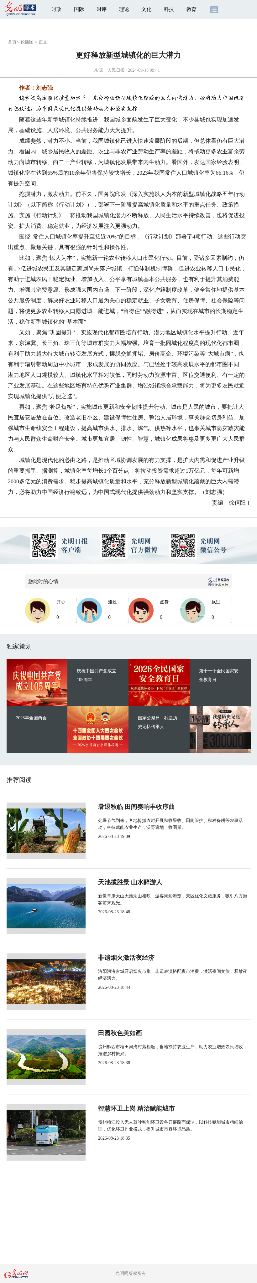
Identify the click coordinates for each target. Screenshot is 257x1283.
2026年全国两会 (31, 718)
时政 (56, 9)
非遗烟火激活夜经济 (126, 957)
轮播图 (27, 42)
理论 (124, 9)
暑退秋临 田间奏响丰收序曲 (136, 806)
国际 (79, 9)
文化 (146, 9)
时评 (102, 9)
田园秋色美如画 (120, 1032)
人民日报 (116, 70)
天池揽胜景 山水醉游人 (130, 882)
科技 (169, 9)
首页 (12, 42)
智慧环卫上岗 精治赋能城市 (136, 1108)
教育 (191, 9)
